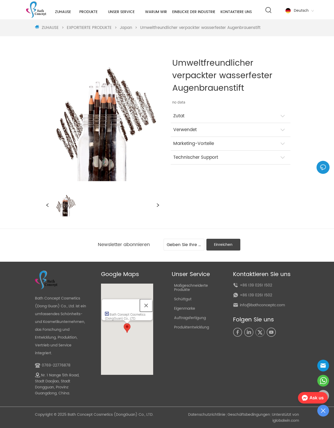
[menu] (154, 11)
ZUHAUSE (50, 28)
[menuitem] (88, 11)
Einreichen (223, 245)
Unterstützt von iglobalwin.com (285, 418)
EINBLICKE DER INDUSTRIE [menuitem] (193, 12)
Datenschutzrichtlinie (206, 415)
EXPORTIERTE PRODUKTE (89, 28)
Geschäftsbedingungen (249, 415)
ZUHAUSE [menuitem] (63, 12)
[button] (88, 12)
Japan (126, 28)
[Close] (146, 305)
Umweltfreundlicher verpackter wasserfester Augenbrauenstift (200, 28)
